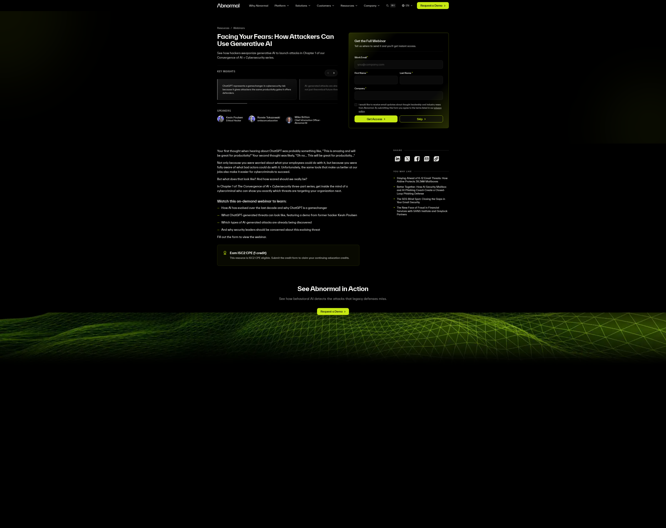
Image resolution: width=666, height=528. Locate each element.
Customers (324, 5)
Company (370, 5)
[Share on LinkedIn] (397, 159)
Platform (280, 5)
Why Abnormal (258, 5)
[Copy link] (436, 159)
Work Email (361, 57)
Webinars (239, 28)
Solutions (301, 5)
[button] (257, 89)
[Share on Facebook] (417, 159)
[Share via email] (426, 159)
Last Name (406, 73)
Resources (347, 5)
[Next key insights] (333, 73)
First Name (361, 73)
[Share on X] (407, 159)
